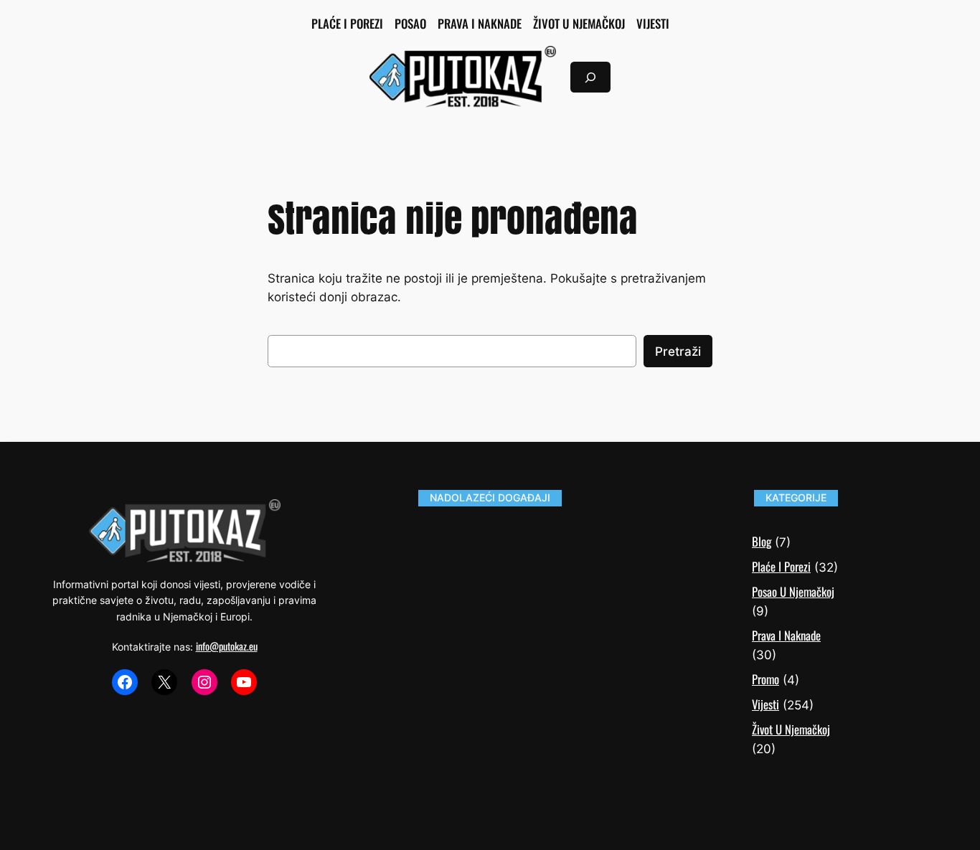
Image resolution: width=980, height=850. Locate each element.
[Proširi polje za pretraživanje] (590, 77)
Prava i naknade (786, 635)
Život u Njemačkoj (791, 729)
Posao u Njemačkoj (793, 591)
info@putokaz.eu (227, 645)
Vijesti (765, 704)
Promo (765, 679)
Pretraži (678, 351)
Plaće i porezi (781, 566)
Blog (761, 541)
